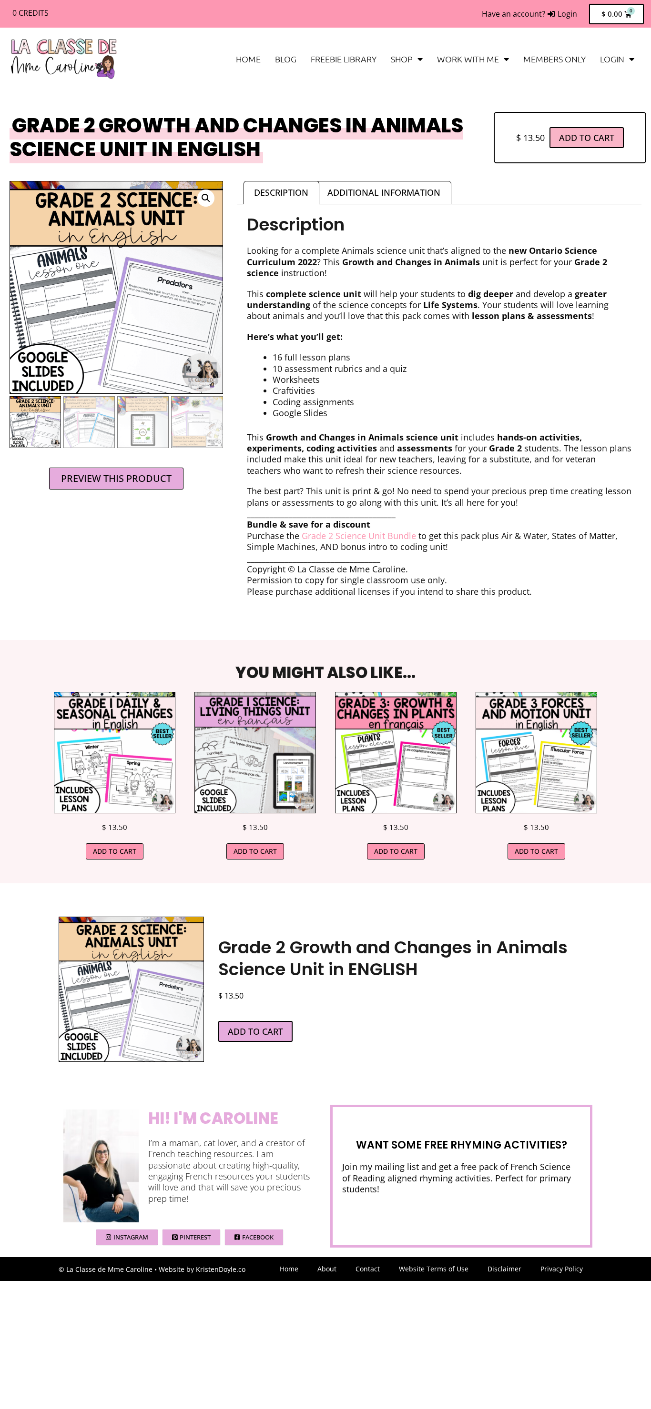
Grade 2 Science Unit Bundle (360, 535)
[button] (205, 198)
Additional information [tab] (383, 192)
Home (248, 58)
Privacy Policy (561, 1268)
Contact (368, 1268)
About (326, 1268)
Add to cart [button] (114, 851)
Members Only (554, 58)
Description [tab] (281, 192)
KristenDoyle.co (220, 1269)
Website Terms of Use (433, 1268)
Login (612, 58)
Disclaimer (504, 1268)
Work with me (468, 58)
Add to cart (586, 137)
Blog (285, 58)
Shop (402, 58)
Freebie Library (343, 58)
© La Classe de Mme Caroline (106, 1269)
